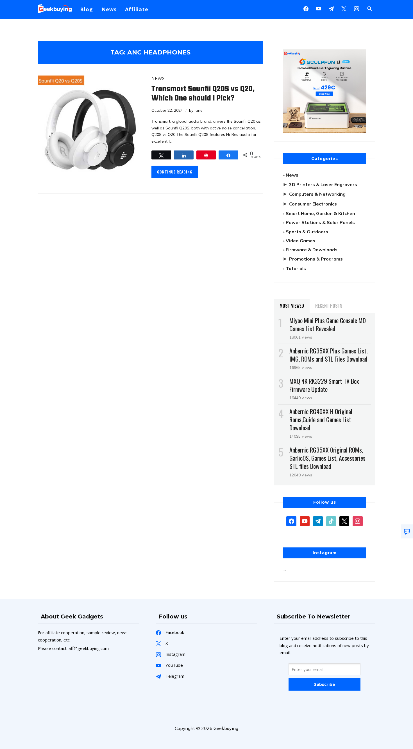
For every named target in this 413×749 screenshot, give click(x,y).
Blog (86, 9)
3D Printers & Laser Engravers (323, 184)
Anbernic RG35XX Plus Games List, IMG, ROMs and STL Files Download (328, 354)
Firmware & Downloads (311, 249)
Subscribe (324, 684)
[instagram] (356, 8)
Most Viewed (292, 305)
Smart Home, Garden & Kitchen (320, 213)
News (109, 9)
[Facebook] (306, 8)
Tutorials (296, 268)
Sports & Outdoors (307, 231)
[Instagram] (331, 8)
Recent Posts (328, 305)
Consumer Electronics (313, 204)
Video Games (300, 240)
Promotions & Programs (316, 259)
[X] (344, 8)
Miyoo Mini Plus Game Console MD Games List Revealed (327, 324)
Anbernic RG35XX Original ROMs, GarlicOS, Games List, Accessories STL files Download (327, 458)
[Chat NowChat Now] (407, 531)
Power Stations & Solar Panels (320, 222)
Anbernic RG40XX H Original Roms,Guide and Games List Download (320, 419)
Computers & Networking (317, 194)
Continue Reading (174, 172)
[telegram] (318, 520)
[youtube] (318, 8)
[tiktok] (331, 520)
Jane (198, 110)
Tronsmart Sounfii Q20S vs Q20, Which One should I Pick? (203, 93)
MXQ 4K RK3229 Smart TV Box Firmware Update (324, 385)
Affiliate (136, 9)
